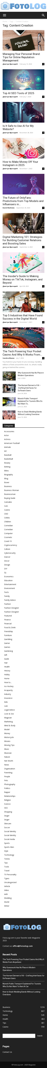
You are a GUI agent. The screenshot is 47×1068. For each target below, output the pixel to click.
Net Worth (8, 761)
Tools (6, 866)
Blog (6, 478)
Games (7, 647)
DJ (5, 572)
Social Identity (10, 831)
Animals (7, 447)
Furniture (8, 635)
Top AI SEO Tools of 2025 (18, 93)
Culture (7, 549)
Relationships (9, 796)
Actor (6, 435)
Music (6, 749)
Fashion (7, 604)
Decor (6, 561)
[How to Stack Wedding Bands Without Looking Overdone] (9, 414)
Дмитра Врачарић (10, 64)
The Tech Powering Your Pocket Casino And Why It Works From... (22, 353)
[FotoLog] (23, 6)
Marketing (8, 721)
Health (7, 666)
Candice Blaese (8, 358)
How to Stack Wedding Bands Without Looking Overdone (21, 993)
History (7, 670)
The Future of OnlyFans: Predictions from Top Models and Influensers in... (23, 201)
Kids (6, 702)
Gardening (8, 651)
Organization (9, 768)
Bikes (6, 470)
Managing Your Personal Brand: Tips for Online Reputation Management (21, 57)
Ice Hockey (8, 686)
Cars (6, 506)
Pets (6, 780)
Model (7, 729)
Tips (6, 862)
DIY (5, 568)
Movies (7, 741)
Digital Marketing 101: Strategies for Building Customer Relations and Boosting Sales (22, 240)
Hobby (7, 674)
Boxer (6, 482)
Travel (6, 870)
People (7, 776)
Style (6, 851)
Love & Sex (9, 713)
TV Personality (10, 874)
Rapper (7, 792)
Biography (8, 474)
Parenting (8, 772)
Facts (6, 592)
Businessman (10, 494)
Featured (8, 615)
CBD (6, 513)
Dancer (7, 557)
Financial (7, 623)
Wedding (7, 898)
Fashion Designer (11, 608)
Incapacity (8, 690)
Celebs (7, 517)
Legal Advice (9, 710)
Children (7, 521)
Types (6, 878)
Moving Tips (9, 745)
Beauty (7, 463)
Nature (7, 757)
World (6, 902)
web (6, 894)
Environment (9, 588)
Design (7, 564)
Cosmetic (8, 537)
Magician (8, 717)
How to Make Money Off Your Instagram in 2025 (20, 163)
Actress (7, 439)
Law (6, 706)
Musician (8, 753)
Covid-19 (8, 541)
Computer (8, 533)
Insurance (8, 698)
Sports (7, 843)
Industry (7, 694)
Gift (5, 655)
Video (6, 890)
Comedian (8, 525)
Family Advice (10, 600)
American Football (12, 443)
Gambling (8, 639)
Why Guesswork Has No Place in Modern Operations (19, 968)
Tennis (7, 859)
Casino (7, 510)
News (6, 764)
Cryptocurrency (10, 545)
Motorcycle (9, 737)
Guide (6, 659)
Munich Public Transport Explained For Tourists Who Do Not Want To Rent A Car (22, 985)
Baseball (7, 455)
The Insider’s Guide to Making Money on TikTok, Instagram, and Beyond (23, 279)
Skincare (7, 823)
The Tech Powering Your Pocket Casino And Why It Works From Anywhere (23, 960)
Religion (7, 800)
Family (7, 596)
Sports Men (9, 847)
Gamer (7, 643)
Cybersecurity (10, 553)
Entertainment (10, 584)
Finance (7, 619)
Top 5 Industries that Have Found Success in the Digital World (23, 317)
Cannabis (8, 502)
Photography (9, 784)
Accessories (9, 431)
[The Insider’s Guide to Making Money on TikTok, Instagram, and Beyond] (23, 262)
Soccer (7, 827)
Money (7, 733)
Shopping (8, 812)
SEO (6, 808)
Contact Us (7, 1052)
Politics (7, 788)
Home (5, 21)
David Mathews (8, 208)
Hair (6, 663)
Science (7, 804)
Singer (6, 815)
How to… (8, 682)
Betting (7, 466)
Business (8, 486)
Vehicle (7, 886)
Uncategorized (10, 882)
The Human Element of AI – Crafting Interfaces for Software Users (29, 388)
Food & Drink (10, 627)
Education (8, 580)
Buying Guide (9, 498)
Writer (6, 906)
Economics (8, 576)
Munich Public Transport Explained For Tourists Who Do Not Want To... (30, 401)
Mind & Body (9, 725)
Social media (9, 839)
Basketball (8, 459)
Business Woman (11, 490)
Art (5, 451)
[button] (4, 15)
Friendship (8, 631)
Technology (9, 855)
